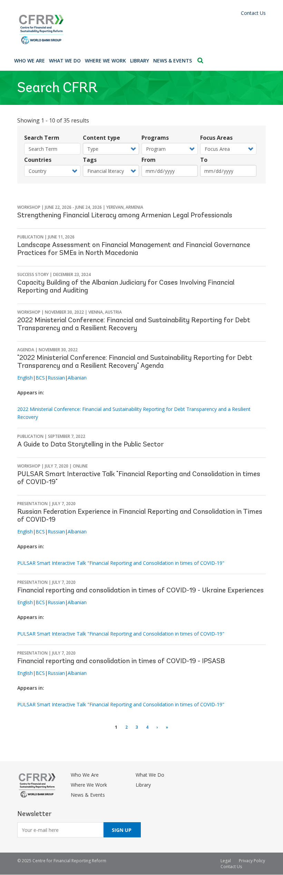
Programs (155, 137)
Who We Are (29, 60)
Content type (101, 137)
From (149, 160)
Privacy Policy (252, 861)
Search (200, 60)
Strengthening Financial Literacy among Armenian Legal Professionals (124, 215)
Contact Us (253, 13)
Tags (90, 160)
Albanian (77, 377)
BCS (40, 377)
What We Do (65, 60)
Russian (56, 377)
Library (139, 60)
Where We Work (105, 60)
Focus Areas (216, 137)
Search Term (41, 137)
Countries (37, 160)
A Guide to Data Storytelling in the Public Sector (90, 444)
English (25, 377)
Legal (226, 861)
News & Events (172, 60)
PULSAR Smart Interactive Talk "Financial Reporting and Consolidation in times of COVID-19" (120, 563)
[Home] (141, 29)
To (203, 160)
